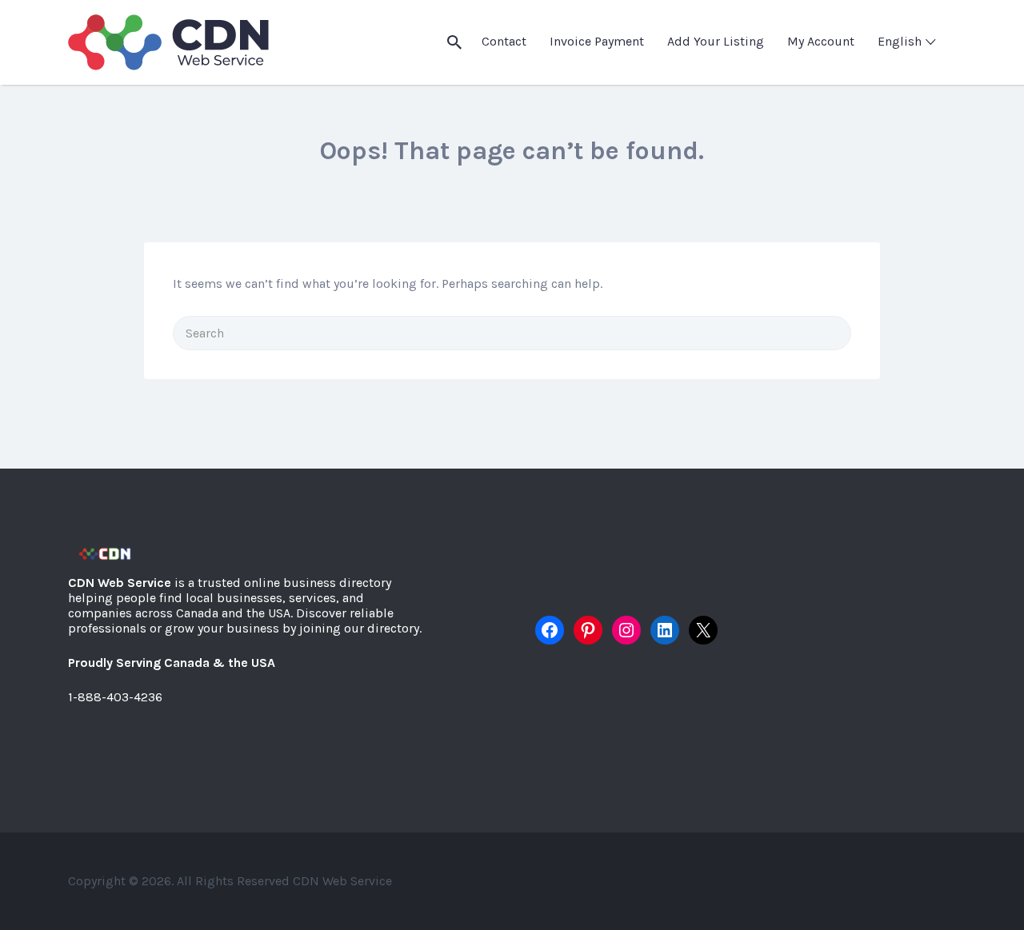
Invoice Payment (597, 41)
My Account (820, 41)
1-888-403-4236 (115, 696)
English (900, 41)
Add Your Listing (715, 41)
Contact (504, 41)
